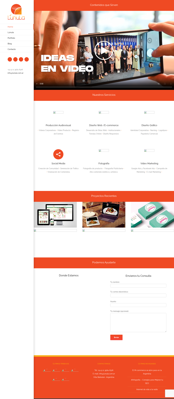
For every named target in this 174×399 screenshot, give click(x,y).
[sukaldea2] (103, 203)
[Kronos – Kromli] (65, 373)
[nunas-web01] (55, 203)
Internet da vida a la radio (147, 389)
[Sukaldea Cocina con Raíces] (56, 373)
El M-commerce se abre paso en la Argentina (147, 372)
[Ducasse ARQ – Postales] (56, 382)
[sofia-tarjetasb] (152, 203)
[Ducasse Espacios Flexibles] (65, 382)
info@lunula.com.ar (15, 73)
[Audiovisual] (47, 373)
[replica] (55, 230)
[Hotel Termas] (74, 373)
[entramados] (103, 230)
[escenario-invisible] (152, 230)
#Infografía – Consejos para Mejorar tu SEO (147, 381)
